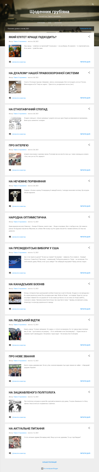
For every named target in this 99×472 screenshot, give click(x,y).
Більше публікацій (49, 462)
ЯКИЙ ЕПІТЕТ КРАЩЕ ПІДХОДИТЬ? (32, 37)
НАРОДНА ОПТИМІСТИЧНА (27, 217)
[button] (89, 36)
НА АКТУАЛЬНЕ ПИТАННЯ (26, 428)
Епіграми (41, 23)
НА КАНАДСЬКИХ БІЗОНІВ (26, 284)
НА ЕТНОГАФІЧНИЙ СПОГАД (28, 109)
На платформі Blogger (50, 468)
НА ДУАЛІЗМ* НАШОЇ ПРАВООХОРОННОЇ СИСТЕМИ (44, 73)
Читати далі (85, 62)
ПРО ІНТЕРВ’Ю (19, 145)
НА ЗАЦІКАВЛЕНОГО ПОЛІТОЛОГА (32, 392)
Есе (49, 23)
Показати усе (85, 28)
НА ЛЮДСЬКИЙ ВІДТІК (24, 320)
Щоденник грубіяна (49, 11)
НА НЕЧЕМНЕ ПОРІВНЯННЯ (27, 181)
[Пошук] (93, 4)
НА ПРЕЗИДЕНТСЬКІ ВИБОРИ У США (34, 248)
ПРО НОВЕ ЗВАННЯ (22, 356)
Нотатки (58, 23)
